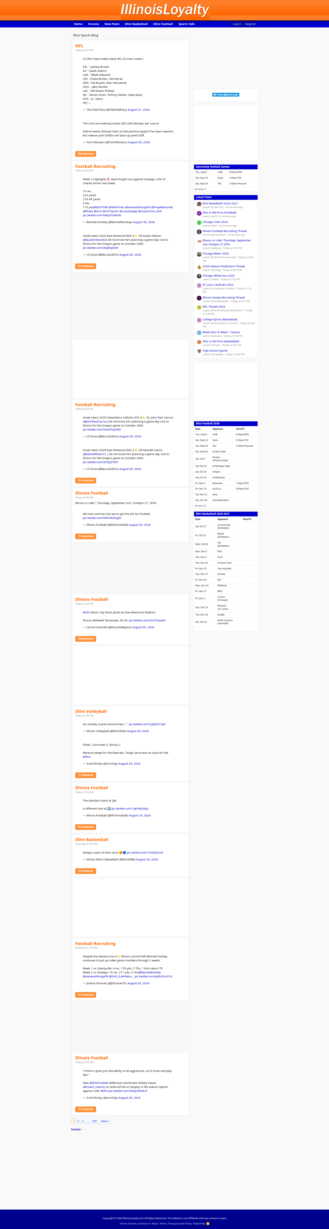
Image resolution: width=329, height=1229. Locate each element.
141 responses (86, 265)
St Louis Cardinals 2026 (218, 284)
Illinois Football (91, 493)
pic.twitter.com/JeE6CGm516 (153, 976)
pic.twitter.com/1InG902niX (145, 852)
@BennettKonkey (149, 972)
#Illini (86, 757)
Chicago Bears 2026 (216, 253)
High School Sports (215, 350)
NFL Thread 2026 (214, 306)
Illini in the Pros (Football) (219, 212)
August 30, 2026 (139, 142)
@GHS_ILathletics (120, 976)
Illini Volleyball (91, 711)
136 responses (86, 638)
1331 (94, 1121)
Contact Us (144, 1223)
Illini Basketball (136, 24)
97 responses (85, 536)
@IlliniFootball (98, 1083)
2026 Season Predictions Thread (224, 266)
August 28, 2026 (130, 1097)
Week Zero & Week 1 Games (221, 332)
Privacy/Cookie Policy (180, 1223)
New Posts (112, 24)
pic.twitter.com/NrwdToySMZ (102, 429)
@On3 (98, 211)
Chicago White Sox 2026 (219, 275)
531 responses (86, 826)
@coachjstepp (128, 211)
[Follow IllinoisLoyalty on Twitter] (225, 95)
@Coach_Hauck (94, 1087)
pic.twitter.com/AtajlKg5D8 (100, 248)
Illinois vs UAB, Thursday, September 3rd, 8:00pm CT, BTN (227, 242)
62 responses (85, 870)
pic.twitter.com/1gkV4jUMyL (130, 808)
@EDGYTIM (100, 207)
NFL (79, 45)
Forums (93, 24)
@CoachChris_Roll (150, 211)
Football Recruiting (95, 166)
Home (78, 24)
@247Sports (111, 211)
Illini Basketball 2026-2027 (220, 203)
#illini (86, 612)
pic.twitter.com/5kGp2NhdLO (128, 1091)
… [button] (88, 1121)
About (155, 1223)
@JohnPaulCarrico (95, 421)
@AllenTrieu (116, 207)
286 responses (86, 153)
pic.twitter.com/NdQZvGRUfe (102, 215)
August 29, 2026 (130, 763)
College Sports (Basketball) (220, 319)
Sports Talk (186, 24)
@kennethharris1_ (96, 454)
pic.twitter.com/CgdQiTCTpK (147, 724)
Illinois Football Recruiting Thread (225, 231)
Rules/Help (199, 1223)
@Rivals (88, 211)
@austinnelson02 (95, 240)
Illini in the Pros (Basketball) (221, 341)
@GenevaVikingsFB (137, 207)
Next (104, 1121)
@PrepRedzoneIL (162, 207)
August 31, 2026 (139, 109)
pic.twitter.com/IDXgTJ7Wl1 (101, 462)
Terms (163, 1223)
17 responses (85, 774)
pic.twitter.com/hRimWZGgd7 (102, 518)
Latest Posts (204, 197)
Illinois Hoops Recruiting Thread (224, 297)
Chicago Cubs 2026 (215, 222)
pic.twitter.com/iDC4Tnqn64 (147, 620)
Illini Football (163, 24)
